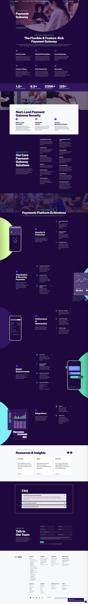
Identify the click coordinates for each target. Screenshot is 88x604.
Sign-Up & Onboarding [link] (32, 563)
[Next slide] (71, 453)
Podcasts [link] (31, 589)
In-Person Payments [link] (43, 559)
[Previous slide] (68, 453)
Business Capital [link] (33, 574)
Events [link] (41, 589)
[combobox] (41, 532)
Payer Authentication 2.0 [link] (63, 222)
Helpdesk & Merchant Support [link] (33, 572)
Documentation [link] (53, 559)
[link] (16, 1)
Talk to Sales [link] (53, 585)
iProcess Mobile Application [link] (42, 364)
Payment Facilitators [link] (65, 564)
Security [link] (52, 565)
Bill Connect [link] (61, 415)
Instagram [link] (42, 597)
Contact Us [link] (42, 592)
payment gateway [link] (28, 21)
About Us (47, 1)
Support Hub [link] (53, 588)
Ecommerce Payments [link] (44, 558)
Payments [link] (31, 558)
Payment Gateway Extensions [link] (33, 580)
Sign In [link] (70, 1)
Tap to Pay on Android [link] (44, 373)
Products (23, 1)
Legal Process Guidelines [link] (64, 589)
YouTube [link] (30, 597)
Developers (36, 1)
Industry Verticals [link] (65, 565)
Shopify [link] (60, 406)
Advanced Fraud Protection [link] (62, 232)
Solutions (27, 1)
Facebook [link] (39, 597)
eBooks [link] (30, 588)
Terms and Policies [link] (65, 585)
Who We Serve (32, 1)
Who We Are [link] (42, 585)
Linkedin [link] (36, 597)
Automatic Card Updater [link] (42, 286)
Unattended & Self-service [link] (43, 563)
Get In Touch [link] (65, 1)
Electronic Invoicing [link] (63, 310)
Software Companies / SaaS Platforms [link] (66, 561)
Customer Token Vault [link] (44, 266)
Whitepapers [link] (31, 591)
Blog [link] (44, 1)
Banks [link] (63, 562)
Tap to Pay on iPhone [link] (44, 382)
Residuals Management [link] (32, 570)
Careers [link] (41, 591)
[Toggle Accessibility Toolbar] (86, 300)
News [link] (41, 588)
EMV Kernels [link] (53, 562)
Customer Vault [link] (42, 275)
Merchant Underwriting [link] (32, 565)
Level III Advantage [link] (63, 318)
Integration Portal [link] (54, 558)
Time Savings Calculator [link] (32, 576)
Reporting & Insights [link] (33, 568)
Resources (41, 1)
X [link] (33, 597)
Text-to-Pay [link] (42, 354)
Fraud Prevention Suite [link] (44, 564)
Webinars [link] (31, 592)
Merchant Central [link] (32, 559)
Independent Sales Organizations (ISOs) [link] (65, 558)
